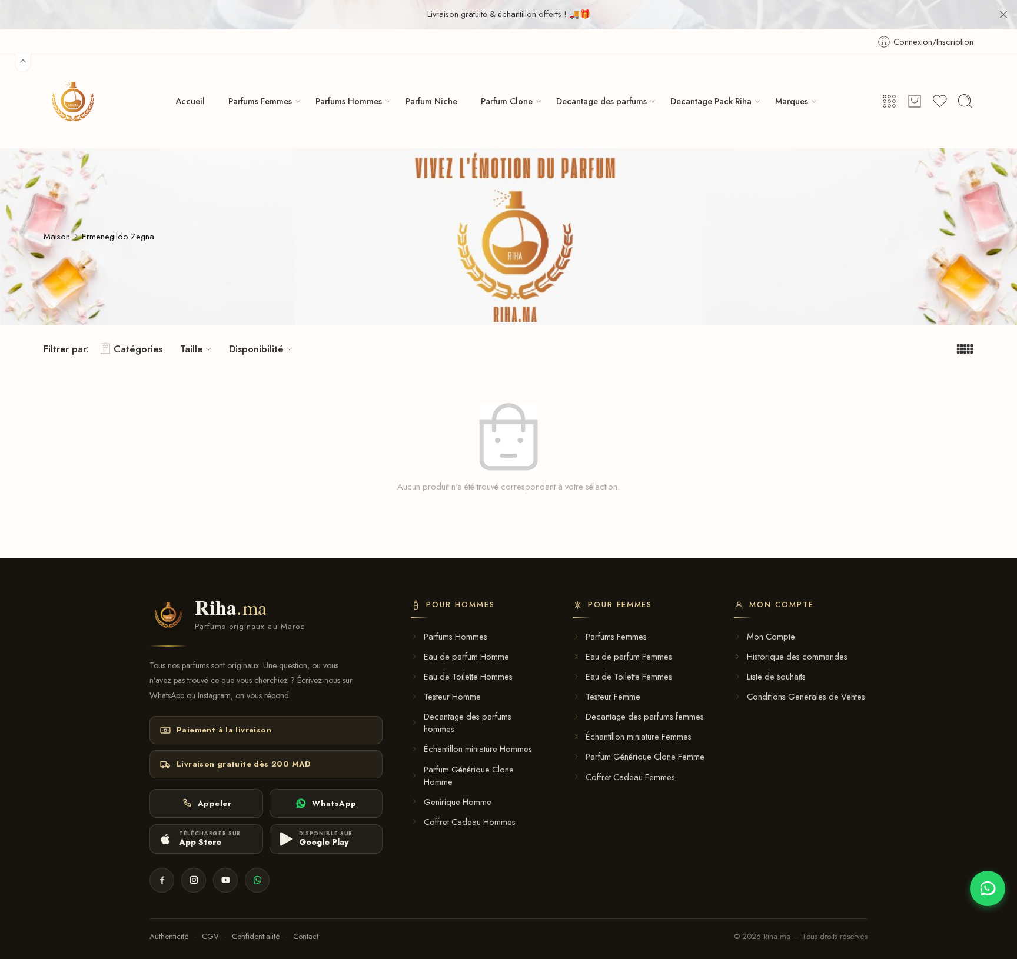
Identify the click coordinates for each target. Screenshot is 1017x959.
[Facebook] (161, 880)
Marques (791, 101)
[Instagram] (193, 880)
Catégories (138, 349)
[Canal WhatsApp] (257, 880)
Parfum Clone (507, 101)
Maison (57, 236)
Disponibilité (256, 349)
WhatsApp (334, 803)
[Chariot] (914, 101)
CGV (210, 936)
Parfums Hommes (348, 101)
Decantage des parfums (601, 101)
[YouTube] (225, 880)
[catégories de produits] (889, 101)
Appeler (215, 803)
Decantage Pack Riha (711, 101)
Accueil (190, 101)
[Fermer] (1003, 14)
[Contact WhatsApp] (987, 888)
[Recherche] (965, 101)
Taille (191, 349)
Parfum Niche (431, 101)
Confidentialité (256, 936)
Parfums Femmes (260, 101)
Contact (305, 936)
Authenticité (169, 936)
